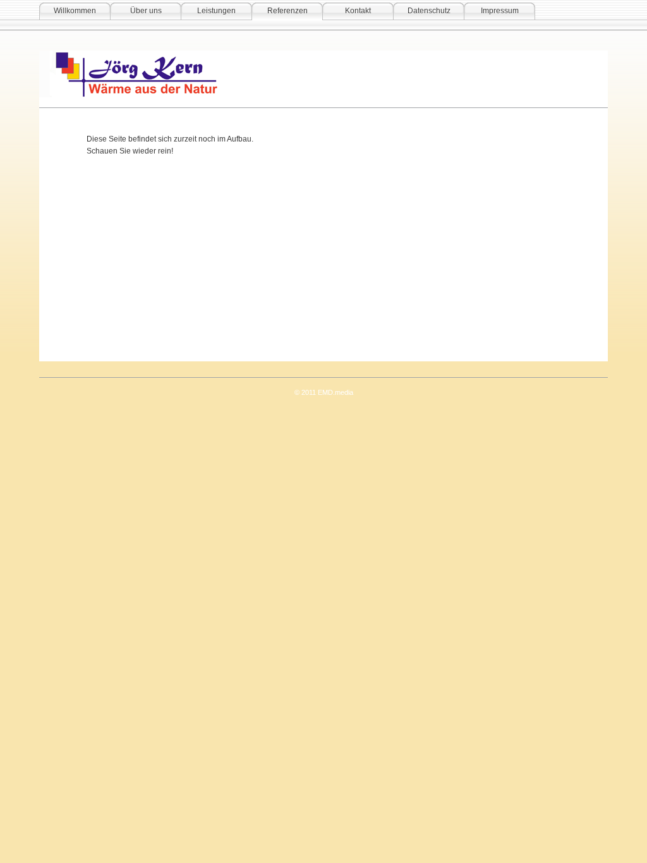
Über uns (146, 11)
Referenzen (287, 11)
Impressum (500, 11)
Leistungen (216, 11)
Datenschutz (429, 11)
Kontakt (358, 11)
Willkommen (75, 11)
